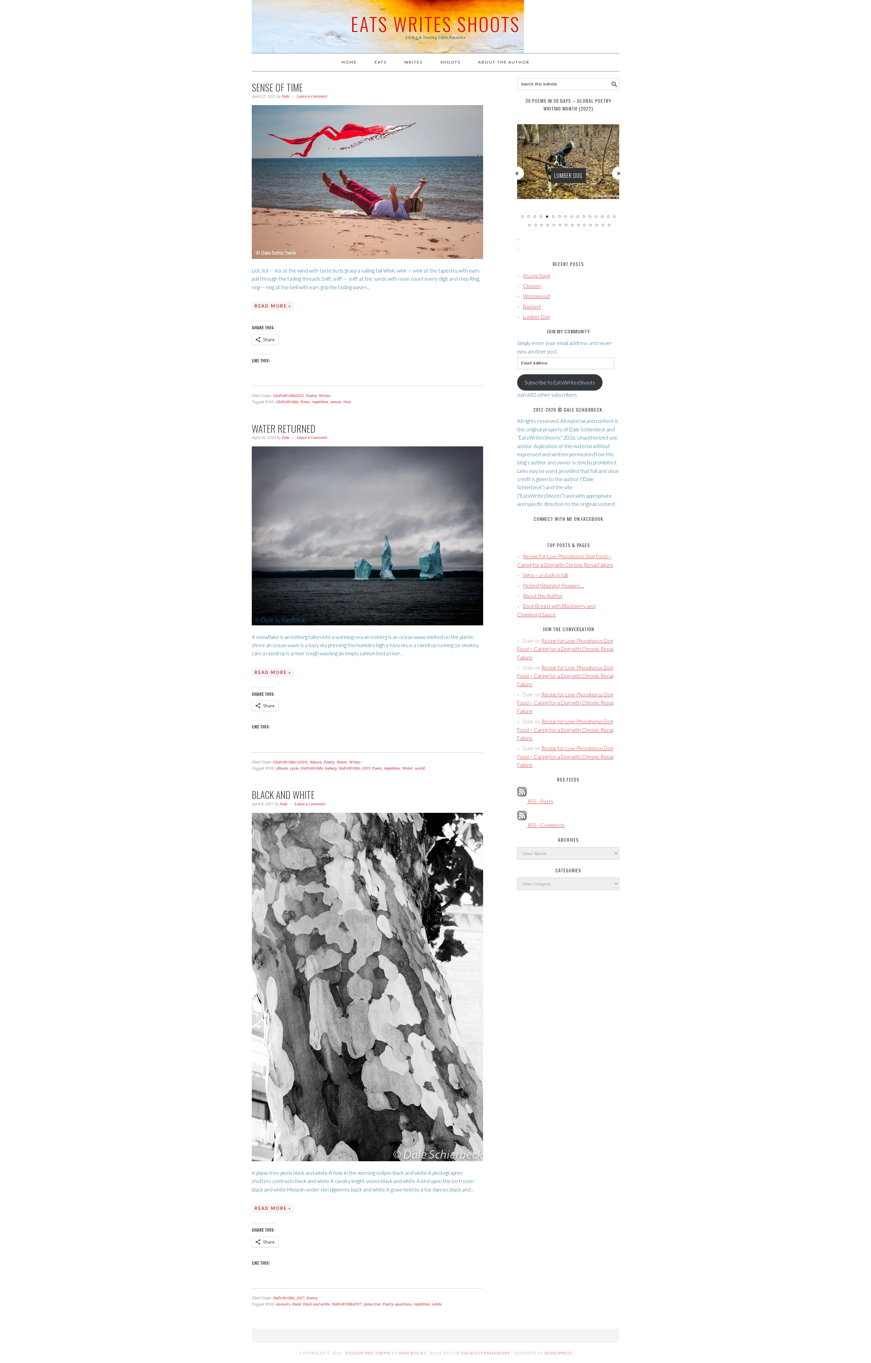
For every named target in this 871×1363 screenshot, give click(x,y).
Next (619, 173)
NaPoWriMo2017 (347, 1304)
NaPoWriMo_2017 (289, 1298)
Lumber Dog (536, 317)
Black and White (283, 795)
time (347, 402)
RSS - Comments (546, 825)
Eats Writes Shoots (435, 23)
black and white (316, 1304)
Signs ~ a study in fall (545, 575)
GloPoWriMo (287, 402)
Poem (305, 402)
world (420, 768)
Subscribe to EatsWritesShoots (560, 382)
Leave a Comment (312, 96)
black (296, 1304)
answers (283, 1304)
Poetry (311, 396)
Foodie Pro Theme (368, 1353)
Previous (517, 173)
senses (335, 402)
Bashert (532, 306)
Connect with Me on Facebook (568, 518)
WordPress (558, 1353)
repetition (320, 402)
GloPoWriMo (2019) (290, 762)
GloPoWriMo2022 (288, 396)
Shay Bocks (412, 1353)
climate (282, 768)
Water (341, 762)
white (437, 1304)
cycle (294, 768)
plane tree (372, 1304)
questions (403, 1304)
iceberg (331, 768)
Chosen (532, 286)
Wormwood (536, 296)
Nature (316, 762)
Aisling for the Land (568, 175)
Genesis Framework (485, 1353)
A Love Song (536, 276)
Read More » (272, 306)
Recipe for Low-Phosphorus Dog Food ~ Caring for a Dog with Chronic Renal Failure (565, 649)
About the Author (543, 596)
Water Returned (283, 429)
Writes (324, 396)
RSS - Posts (540, 801)
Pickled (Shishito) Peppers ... (553, 585)
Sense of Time (277, 87)
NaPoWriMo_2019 (354, 768)
